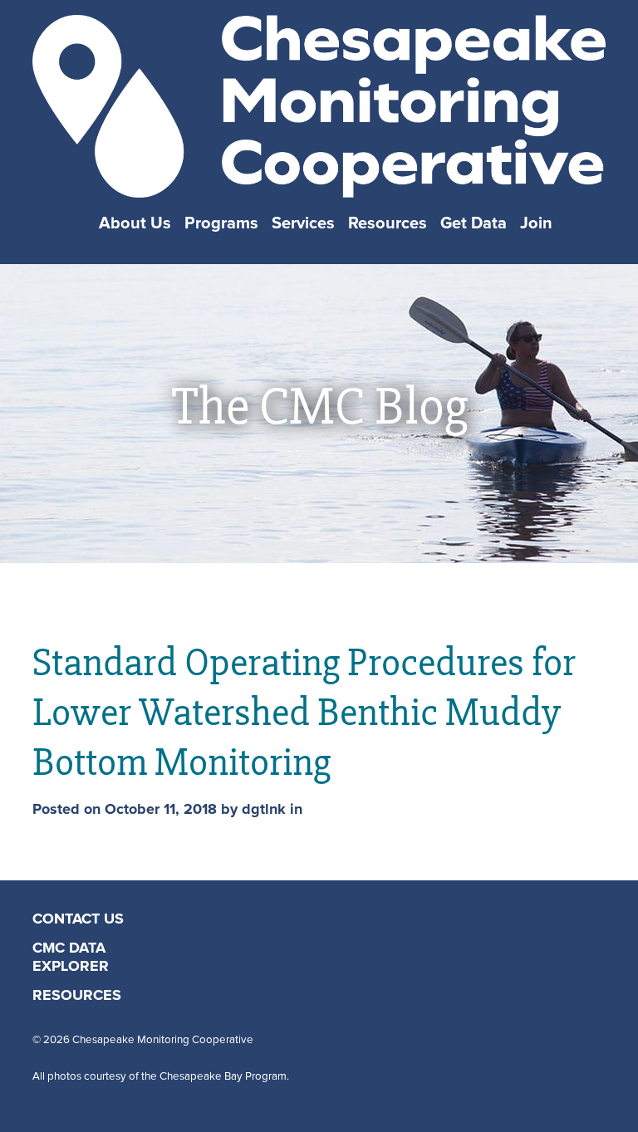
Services (303, 223)
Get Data (473, 223)
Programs (221, 223)
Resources (387, 223)
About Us (135, 223)
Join (536, 223)
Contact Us (78, 919)
